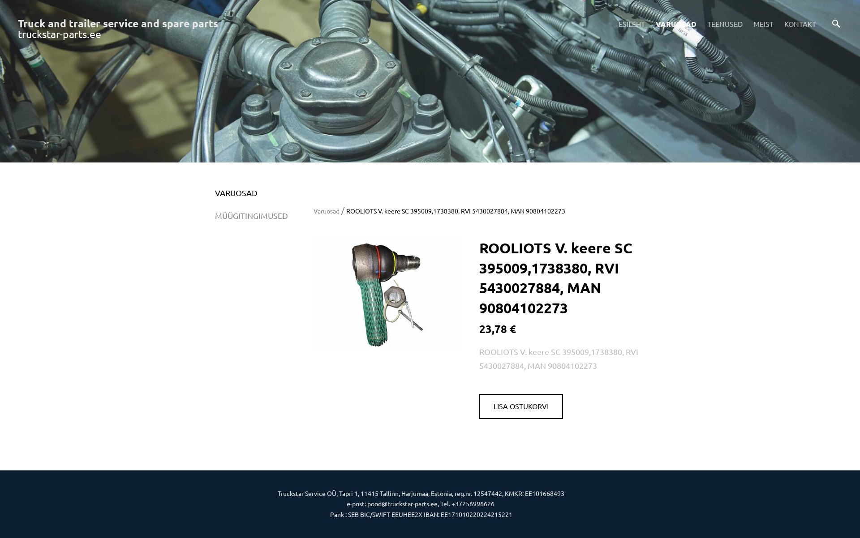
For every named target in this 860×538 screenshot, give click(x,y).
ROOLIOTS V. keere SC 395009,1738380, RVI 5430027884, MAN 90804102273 (455, 211)
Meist (763, 23)
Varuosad (676, 24)
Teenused (725, 23)
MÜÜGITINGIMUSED (251, 215)
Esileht (632, 23)
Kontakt (800, 23)
